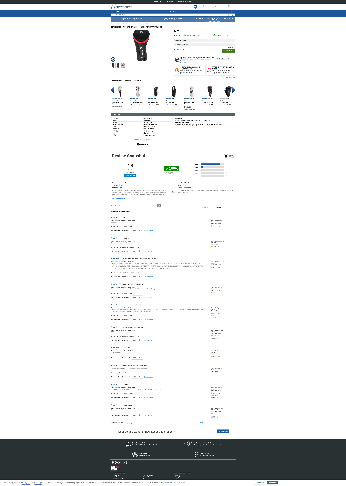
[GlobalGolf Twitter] (119, 462)
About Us (177, 475)
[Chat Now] (195, 7)
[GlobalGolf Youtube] (122, 462)
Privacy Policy (179, 477)
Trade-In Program (148, 475)
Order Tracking (117, 477)
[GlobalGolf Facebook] (116, 462)
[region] (173, 483)
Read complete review (118, 198)
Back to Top (129, 423)
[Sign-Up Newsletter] (113, 462)
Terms (176, 478)
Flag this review (148, 230)
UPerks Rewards (148, 477)
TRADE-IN (173, 11)
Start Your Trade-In (216, 73)
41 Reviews (188, 35)
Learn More (183, 62)
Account (215, 8)
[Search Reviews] (159, 205)
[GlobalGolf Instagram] (125, 462)
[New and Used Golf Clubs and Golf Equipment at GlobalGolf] (121, 8)
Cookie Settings (259, 482)
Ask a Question (223, 431)
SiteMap (145, 479)
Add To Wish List (230, 77)
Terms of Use (38, 484)
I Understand (272, 482)
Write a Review (196, 35)
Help (203, 8)
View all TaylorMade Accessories (142, 139)
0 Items (228, 8)
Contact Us (116, 475)
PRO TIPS (229, 11)
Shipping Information (118, 478)
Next (202, 422)
